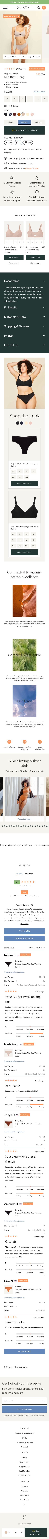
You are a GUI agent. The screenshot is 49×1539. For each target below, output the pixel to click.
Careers (24, 1486)
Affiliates (24, 1490)
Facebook (24, 1499)
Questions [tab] (29, 873)
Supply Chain (24, 1466)
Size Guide (39, 91)
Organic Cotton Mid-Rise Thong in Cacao (28, 1125)
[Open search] (38, 7)
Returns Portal (31, 168)
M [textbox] (16, 1532)
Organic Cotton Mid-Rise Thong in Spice (28, 1291)
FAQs (24, 1437)
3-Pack (24, 122)
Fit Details (10, 307)
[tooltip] (32, 905)
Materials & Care (15, 317)
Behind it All (24, 1462)
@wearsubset (36, 770)
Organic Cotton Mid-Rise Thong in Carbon (24, 465)
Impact (8, 335)
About (24, 1457)
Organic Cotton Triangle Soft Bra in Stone (11, 249)
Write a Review (29, 939)
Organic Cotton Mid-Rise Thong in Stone (28, 1054)
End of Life (11, 345)
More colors (14, 263)
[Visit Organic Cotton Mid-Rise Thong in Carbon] (24, 444)
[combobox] (7, 1532)
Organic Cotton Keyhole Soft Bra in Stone (32, 249)
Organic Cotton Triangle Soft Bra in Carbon (24, 528)
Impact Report (24, 1475)
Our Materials (24, 1470)
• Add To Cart (24, 483)
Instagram (24, 1495)
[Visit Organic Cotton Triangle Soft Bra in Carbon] (24, 507)
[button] (14, 68)
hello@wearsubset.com (24, 1433)
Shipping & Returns (16, 326)
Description (11, 281)
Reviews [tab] (19, 873)
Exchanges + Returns (24, 1442)
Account (24, 1446)
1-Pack (10, 122)
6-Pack (38, 122)
